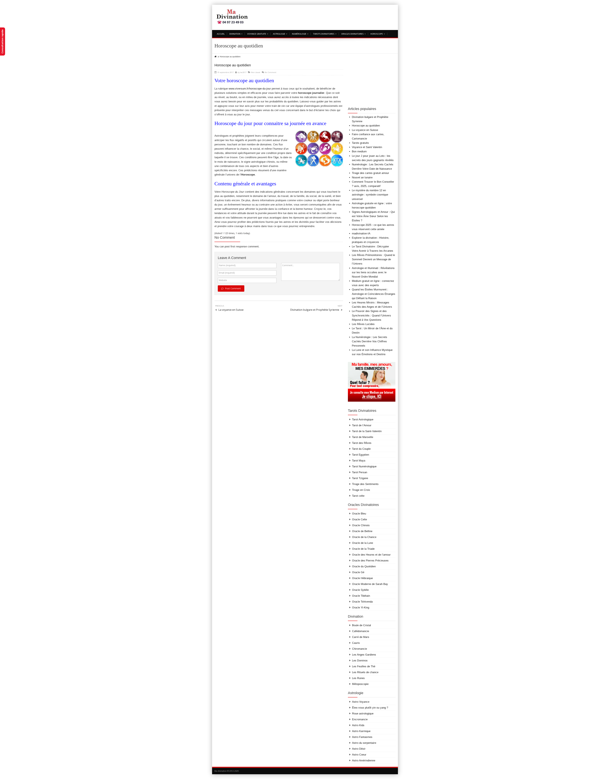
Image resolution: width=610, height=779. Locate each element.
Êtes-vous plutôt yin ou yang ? (370, 707)
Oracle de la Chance (364, 537)
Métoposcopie (360, 684)
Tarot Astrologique (362, 419)
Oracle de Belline (362, 531)
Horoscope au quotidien (232, 65)
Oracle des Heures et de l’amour (371, 554)
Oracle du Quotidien (364, 566)
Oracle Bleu (359, 513)
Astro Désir (359, 748)
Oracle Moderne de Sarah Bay (370, 584)
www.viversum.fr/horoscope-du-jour (250, 88)
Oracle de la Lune (362, 542)
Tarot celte (358, 495)
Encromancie (360, 719)
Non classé (255, 72)
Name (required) (227, 265)
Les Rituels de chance (365, 672)
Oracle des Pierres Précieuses (370, 560)
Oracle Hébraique (362, 578)
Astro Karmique (361, 731)
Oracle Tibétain (361, 595)
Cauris (356, 642)
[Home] (215, 57)
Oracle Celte (359, 519)
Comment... (288, 265)
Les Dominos (360, 660)
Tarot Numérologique (364, 466)
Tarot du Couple (361, 448)
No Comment (270, 72)
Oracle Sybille (360, 589)
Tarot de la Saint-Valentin (367, 431)
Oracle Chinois (361, 525)
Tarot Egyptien (360, 454)
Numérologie (299, 33)
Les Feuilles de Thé (363, 666)
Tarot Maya (358, 460)
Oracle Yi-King (360, 607)
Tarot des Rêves (361, 442)
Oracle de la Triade (363, 548)
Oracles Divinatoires (352, 33)
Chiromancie (359, 648)
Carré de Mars (360, 637)
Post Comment (233, 288)
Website (223, 280)
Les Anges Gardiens (364, 654)
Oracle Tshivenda (362, 601)
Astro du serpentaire (364, 742)
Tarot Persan (359, 472)
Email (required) (227, 272)
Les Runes (358, 678)
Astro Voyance (360, 701)
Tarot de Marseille (362, 437)
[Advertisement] (338, 18)
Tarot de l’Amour (361, 425)
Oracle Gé (358, 572)
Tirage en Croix (361, 489)
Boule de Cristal (361, 625)
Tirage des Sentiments (365, 484)
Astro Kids (358, 725)
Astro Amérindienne (363, 760)
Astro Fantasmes (362, 737)
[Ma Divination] (232, 16)
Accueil (221, 33)
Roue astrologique (362, 713)
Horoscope (376, 33)
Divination (234, 33)
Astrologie (279, 33)
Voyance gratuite (256, 33)
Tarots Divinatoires (323, 33)
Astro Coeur (359, 754)
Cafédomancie (360, 631)
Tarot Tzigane (360, 478)
